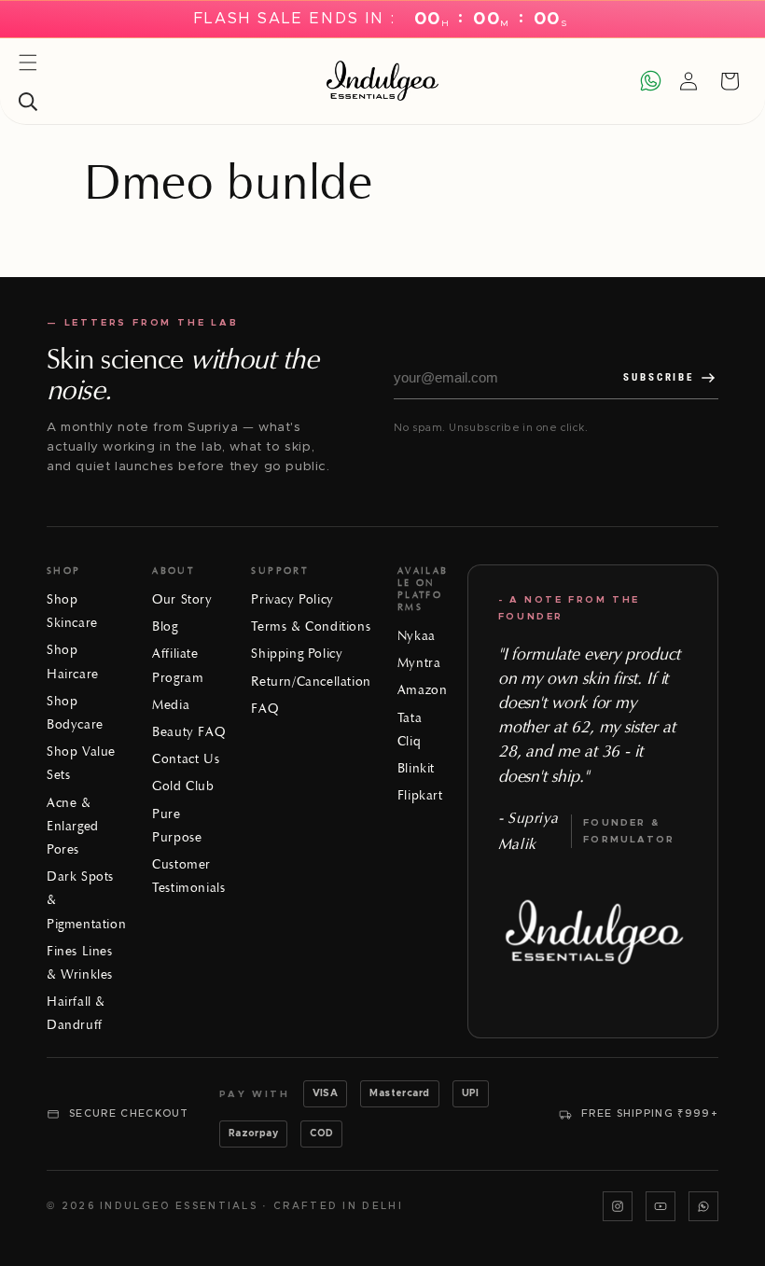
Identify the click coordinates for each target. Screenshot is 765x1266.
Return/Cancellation (310, 681)
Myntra (419, 663)
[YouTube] (660, 1206)
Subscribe (658, 377)
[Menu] (28, 62)
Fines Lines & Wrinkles (80, 962)
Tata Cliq (409, 729)
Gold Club (183, 786)
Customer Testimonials (188, 876)
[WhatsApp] (703, 1206)
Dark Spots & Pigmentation (86, 900)
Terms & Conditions (310, 626)
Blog (164, 626)
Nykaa (416, 636)
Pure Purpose (177, 825)
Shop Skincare (72, 611)
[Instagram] (618, 1206)
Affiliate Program (177, 665)
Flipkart (420, 795)
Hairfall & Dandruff (76, 1013)
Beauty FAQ (188, 732)
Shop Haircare (73, 661)
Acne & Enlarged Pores (73, 826)
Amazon (422, 690)
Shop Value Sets (81, 763)
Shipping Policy (296, 653)
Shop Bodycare (75, 712)
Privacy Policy (292, 599)
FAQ (264, 708)
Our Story (182, 599)
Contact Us (185, 759)
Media (170, 705)
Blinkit (416, 768)
